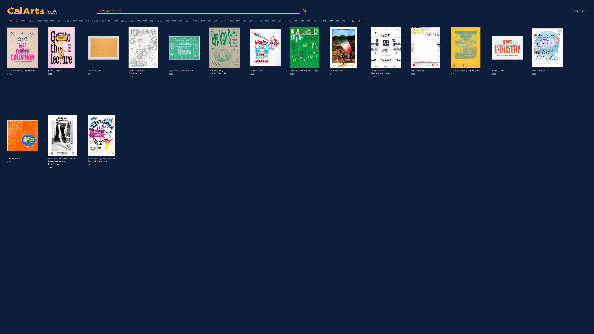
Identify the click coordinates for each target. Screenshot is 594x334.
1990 (232, 21)
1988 (244, 21)
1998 (185, 21)
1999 (180, 21)
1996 (197, 21)
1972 (337, 21)
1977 (308, 21)
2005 (145, 21)
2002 (162, 21)
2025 (28, 21)
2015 (87, 21)
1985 (261, 21)
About (576, 11)
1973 (331, 21)
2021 (52, 21)
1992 (220, 21)
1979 (296, 21)
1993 (215, 21)
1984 (267, 21)
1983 (273, 21)
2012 (104, 21)
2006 (139, 21)
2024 (34, 21)
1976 (313, 21)
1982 (279, 21)
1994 (209, 21)
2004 (151, 21)
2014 (92, 21)
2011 (110, 21)
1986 (255, 21)
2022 (46, 21)
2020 (58, 21)
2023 (40, 21)
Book (584, 11)
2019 (63, 21)
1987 (250, 21)
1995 (203, 21)
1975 (319, 21)
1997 (191, 21)
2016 (81, 21)
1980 (290, 21)
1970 (342, 21)
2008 (127, 21)
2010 (116, 21)
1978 (302, 21)
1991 (226, 21)
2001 (168, 21)
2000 (174, 21)
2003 (156, 21)
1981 (284, 21)
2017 (75, 21)
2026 (23, 21)
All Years (14, 21)
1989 (238, 21)
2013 (98, 21)
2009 (122, 21)
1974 (325, 21)
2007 (133, 21)
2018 (69, 21)
